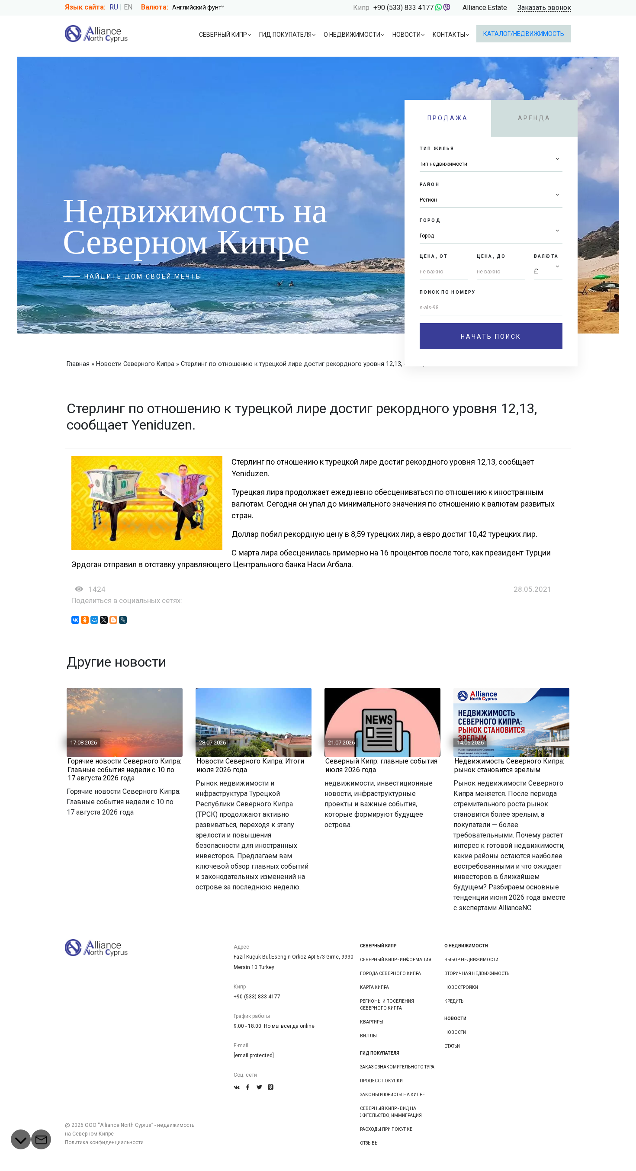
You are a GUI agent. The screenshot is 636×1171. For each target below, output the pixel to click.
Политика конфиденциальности (104, 1142)
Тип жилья (437, 148)
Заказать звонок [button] (544, 8)
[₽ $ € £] (548, 271)
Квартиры (371, 1022)
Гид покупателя (285, 34)
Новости (406, 34)
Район (430, 184)
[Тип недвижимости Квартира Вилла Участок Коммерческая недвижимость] (491, 164)
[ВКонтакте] (75, 620)
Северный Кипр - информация (395, 959)
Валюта (546, 256)
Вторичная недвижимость (476, 973)
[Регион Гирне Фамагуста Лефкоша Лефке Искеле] (491, 200)
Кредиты (454, 1001)
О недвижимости (352, 34)
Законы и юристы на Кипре (392, 1094)
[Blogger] (113, 620)
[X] (104, 620)
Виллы (368, 1035)
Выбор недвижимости (471, 959)
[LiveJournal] (123, 620)
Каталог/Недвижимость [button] (523, 33)
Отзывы (369, 1143)
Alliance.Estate (485, 7)
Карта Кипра (374, 987)
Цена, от (434, 256)
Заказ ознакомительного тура (397, 1067)
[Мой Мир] (94, 620)
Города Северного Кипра (390, 973)
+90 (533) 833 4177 (403, 7)
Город (430, 220)
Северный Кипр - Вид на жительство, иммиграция (391, 1112)
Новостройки (461, 987)
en (128, 7)
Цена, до (491, 256)
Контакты (449, 34)
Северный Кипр (223, 34)
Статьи (452, 1046)
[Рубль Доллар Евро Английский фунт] (201, 7)
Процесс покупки (381, 1080)
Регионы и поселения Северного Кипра (387, 1005)
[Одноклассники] (85, 620)
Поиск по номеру (447, 292)
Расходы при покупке (386, 1129)
